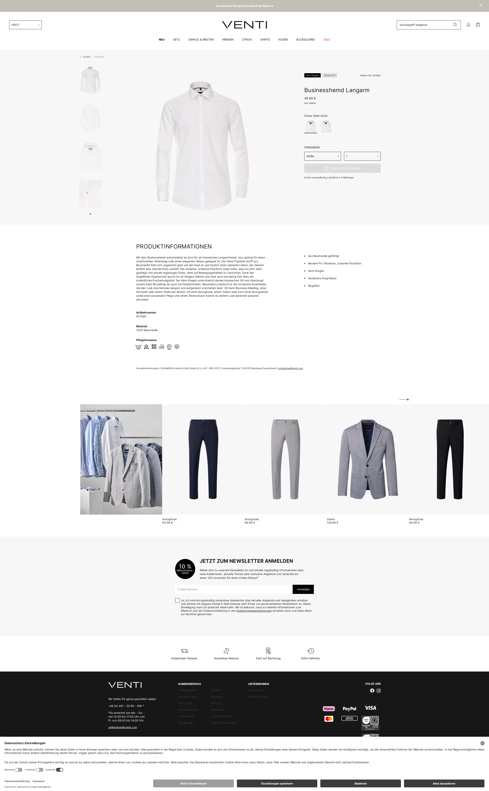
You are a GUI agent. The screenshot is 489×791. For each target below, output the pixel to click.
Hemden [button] (228, 39)
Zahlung (216, 703)
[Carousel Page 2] (90, 118)
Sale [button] (326, 39)
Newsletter (218, 709)
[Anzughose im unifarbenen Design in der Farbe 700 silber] (286, 459)
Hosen (283, 39)
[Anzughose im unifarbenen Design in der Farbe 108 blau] (203, 459)
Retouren (216, 696)
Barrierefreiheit (257, 696)
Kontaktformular (188, 709)
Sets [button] (176, 39)
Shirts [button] (265, 39)
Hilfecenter (185, 703)
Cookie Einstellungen (224, 722)
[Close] (481, 6)
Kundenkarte (186, 716)
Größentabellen (187, 690)
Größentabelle (312, 146)
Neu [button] (161, 39)
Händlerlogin (186, 722)
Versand (216, 690)
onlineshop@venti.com (290, 368)
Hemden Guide (187, 696)
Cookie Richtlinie (221, 716)
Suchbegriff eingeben (413, 24)
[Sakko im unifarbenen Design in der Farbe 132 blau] (368, 459)
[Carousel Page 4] (90, 193)
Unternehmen (257, 690)
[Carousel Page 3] (90, 155)
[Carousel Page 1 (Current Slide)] (90, 80)
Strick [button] (247, 39)
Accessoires (305, 39)
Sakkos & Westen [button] (201, 39)
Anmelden (303, 589)
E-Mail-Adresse (187, 589)
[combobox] (25, 24)
